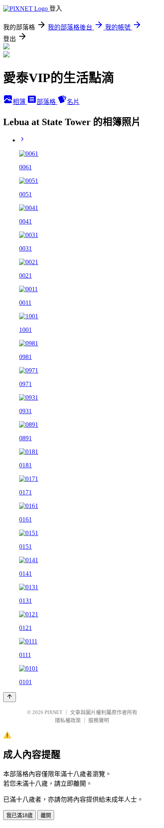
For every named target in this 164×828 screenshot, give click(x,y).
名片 (73, 101)
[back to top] (9, 697)
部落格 (47, 101)
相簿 (20, 101)
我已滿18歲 (19, 815)
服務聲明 (98, 720)
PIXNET (53, 712)
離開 (46, 815)
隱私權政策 (68, 720)
